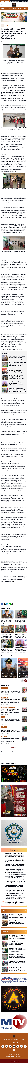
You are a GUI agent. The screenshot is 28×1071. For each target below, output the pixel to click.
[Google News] (17, 1046)
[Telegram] (7, 604)
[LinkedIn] (25, 1046)
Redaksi (10, 1054)
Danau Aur (4, 688)
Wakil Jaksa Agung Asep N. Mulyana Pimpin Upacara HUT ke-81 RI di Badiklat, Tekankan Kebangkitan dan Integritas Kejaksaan (17, 390)
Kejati (14, 8)
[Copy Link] (12, 604)
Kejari (19, 8)
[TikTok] (21, 1046)
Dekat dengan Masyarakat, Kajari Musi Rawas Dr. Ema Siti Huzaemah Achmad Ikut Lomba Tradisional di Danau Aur (10, 691)
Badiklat (25, 8)
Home (2, 8)
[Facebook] (2, 604)
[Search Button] (26, 4)
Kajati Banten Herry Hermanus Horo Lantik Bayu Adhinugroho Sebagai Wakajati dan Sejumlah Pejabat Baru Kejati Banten (15, 866)
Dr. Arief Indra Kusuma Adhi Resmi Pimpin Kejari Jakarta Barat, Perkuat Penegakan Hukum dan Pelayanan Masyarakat (15, 881)
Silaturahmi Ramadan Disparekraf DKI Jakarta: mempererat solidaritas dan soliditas (16, 922)
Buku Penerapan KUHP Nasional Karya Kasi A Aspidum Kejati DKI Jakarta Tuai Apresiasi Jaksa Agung (15, 876)
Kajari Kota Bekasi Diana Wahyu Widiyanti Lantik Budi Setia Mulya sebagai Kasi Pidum (14, 887)
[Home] (2, 25)
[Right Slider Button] (26, 8)
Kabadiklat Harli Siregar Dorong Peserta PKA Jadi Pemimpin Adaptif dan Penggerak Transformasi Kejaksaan (10, 740)
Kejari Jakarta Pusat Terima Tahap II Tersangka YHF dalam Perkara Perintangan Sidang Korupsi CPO (11, 701)
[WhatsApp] (10, 604)
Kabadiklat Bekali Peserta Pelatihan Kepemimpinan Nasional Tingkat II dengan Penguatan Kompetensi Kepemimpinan (16, 370)
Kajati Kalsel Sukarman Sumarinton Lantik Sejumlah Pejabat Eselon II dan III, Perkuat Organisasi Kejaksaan (15, 871)
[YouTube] (14, 1046)
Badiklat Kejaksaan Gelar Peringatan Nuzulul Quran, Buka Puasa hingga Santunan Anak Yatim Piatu (17, 916)
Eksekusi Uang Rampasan (8, 707)
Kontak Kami (16, 1054)
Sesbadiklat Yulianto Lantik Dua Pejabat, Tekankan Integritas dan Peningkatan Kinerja (16, 377)
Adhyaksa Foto (15, 1061)
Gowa (3, 717)
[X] (5, 604)
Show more (14, 747)
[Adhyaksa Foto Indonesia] (14, 5)
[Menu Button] (1, 4)
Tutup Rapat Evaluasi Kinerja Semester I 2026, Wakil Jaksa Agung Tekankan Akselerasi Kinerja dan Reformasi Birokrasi (21, 622)
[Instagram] (10, 1046)
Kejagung (8, 8)
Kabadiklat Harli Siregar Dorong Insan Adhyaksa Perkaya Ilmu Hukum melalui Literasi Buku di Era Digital (16, 383)
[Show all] (25, 910)
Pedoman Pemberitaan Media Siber (14, 1056)
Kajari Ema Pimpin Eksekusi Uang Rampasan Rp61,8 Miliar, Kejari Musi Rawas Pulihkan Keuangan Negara (10, 711)
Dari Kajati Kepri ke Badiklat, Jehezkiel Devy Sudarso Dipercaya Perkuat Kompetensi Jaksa (6, 622)
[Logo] (14, 1036)
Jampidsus (4, 697)
